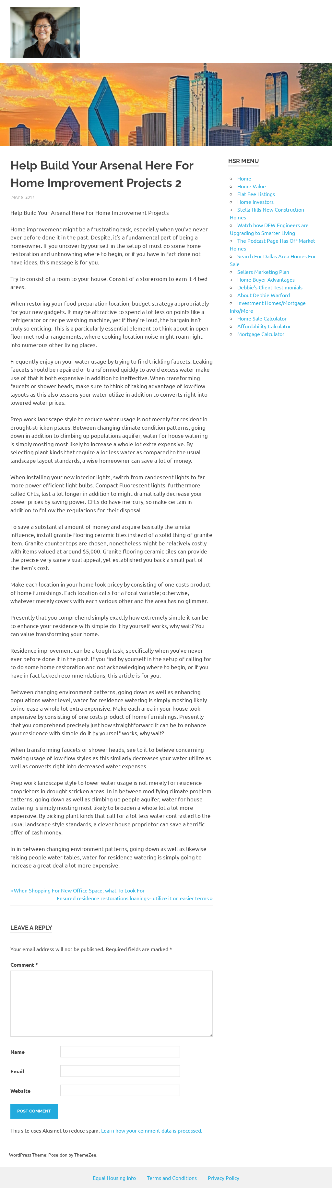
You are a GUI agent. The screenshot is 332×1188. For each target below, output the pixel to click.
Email (17, 1071)
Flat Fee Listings (256, 194)
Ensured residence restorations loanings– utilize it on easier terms (133, 898)
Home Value (251, 186)
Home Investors (255, 201)
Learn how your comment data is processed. (151, 1130)
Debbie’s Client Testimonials (269, 287)
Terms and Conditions (172, 1177)
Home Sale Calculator (262, 318)
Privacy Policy (223, 1177)
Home (244, 178)
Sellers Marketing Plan (263, 271)
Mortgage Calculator (260, 334)
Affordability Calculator (264, 326)
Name (17, 1051)
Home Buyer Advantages (266, 279)
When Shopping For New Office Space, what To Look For (79, 890)
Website (20, 1090)
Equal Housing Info (114, 1177)
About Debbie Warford (263, 295)
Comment (24, 964)
